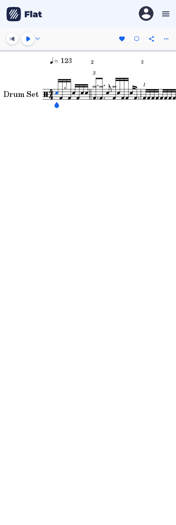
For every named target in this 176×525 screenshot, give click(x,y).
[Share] (151, 39)
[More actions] (166, 39)
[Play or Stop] (27, 38)
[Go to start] (12, 39)
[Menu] (164, 13)
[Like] (122, 38)
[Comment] (136, 38)
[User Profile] (146, 14)
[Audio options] (37, 38)
